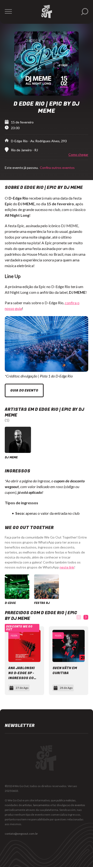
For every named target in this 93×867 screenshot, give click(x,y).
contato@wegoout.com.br (21, 833)
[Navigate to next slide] (85, 617)
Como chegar (78, 154)
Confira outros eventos (57, 168)
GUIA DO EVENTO (24, 390)
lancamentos (41, 805)
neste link (67, 567)
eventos (80, 805)
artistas (27, 805)
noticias (71, 800)
